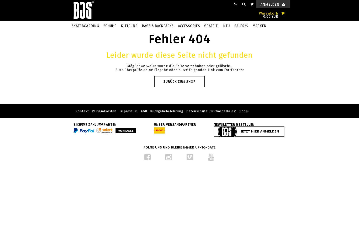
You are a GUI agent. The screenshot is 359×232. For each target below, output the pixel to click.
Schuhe (110, 26)
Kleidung (129, 26)
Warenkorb (268, 13)
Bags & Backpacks (157, 26)
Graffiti (211, 26)
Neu (226, 26)
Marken (260, 26)
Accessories (189, 26)
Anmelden (270, 4)
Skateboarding (85, 26)
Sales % (241, 26)
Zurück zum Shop (180, 81)
